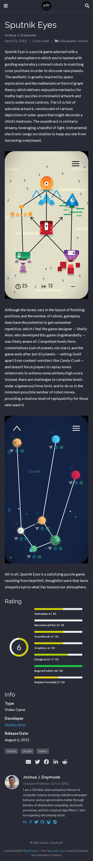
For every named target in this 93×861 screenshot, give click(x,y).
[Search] (87, 6)
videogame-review (73, 41)
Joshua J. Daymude (20, 35)
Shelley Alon (15, 724)
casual (11, 751)
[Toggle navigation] (6, 6)
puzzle (27, 751)
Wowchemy (30, 850)
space (42, 751)
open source (60, 850)
